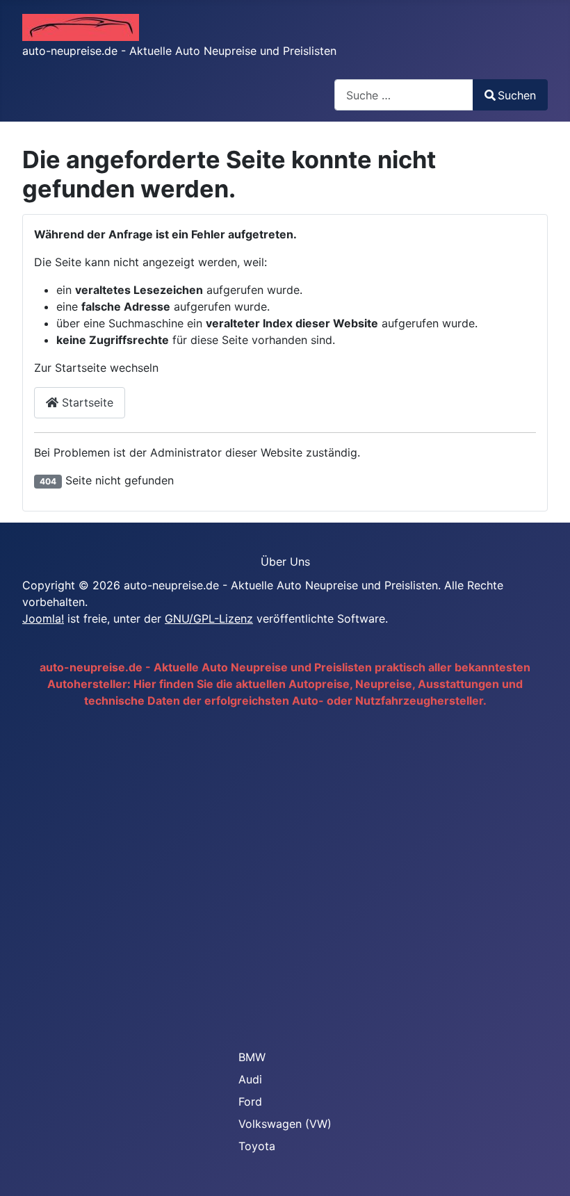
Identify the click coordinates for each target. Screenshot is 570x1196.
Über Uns (285, 561)
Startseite (85, 402)
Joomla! (43, 618)
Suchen (517, 95)
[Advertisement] (285, 877)
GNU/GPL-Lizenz (209, 618)
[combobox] (403, 94)
